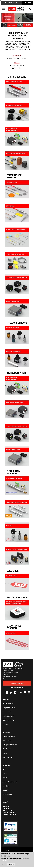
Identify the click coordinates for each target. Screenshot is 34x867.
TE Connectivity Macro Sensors (16, 502)
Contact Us (6, 808)
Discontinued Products (14, 626)
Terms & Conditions (9, 814)
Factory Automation (9, 736)
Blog (4, 769)
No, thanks (11, 864)
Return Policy (7, 810)
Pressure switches (12, 327)
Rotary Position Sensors (14, 105)
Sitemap (7, 850)
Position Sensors (16, 76)
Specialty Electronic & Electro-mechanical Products (16, 603)
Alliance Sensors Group (14, 478)
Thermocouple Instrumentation (16, 277)
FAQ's (4, 773)
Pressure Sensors (17, 322)
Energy (5, 753)
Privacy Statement (9, 812)
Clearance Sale (11, 575)
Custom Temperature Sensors (16, 229)
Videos (5, 778)
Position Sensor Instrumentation (11, 129)
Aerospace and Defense (10, 745)
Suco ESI (9, 525)
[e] (21, 692)
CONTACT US (18, 68)
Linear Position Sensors (14, 81)
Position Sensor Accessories (15, 153)
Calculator (6, 786)
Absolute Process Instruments (16, 549)
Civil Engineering (8, 757)
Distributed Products (13, 472)
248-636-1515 (14, 3)
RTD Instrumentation (13, 301)
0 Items (28, 2)
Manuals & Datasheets (9, 782)
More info (4, 860)
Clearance (13, 570)
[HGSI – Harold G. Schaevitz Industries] (17, 8)
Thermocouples (11, 182)
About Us (6, 806)
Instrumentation (16, 372)
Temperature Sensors (14, 176)
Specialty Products (18, 597)
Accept (4, 864)
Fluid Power (6, 749)
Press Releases (7, 794)
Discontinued (10, 633)
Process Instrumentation (14, 402)
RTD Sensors (10, 206)
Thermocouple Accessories (15, 254)
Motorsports (6, 740)
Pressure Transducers (13, 351)
